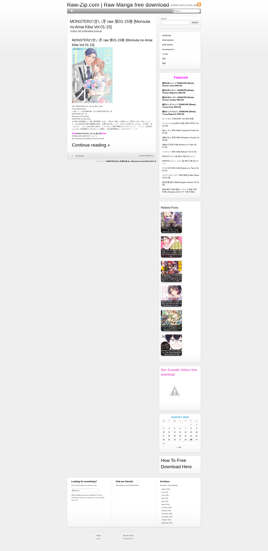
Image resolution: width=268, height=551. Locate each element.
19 (175, 436)
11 (169, 432)
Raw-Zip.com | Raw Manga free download (118, 5)
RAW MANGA (88, 31)
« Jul (179, 447)
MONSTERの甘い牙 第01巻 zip (118, 161)
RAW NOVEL (167, 45)
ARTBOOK (166, 36)
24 (164, 440)
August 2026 (165, 489)
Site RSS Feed (128, 538)
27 (180, 440)
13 (180, 432)
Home (71, 10)
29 (191, 440)
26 (175, 440)
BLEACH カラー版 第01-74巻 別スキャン (179, 156)
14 (185, 432)
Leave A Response (146, 156)
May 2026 (164, 498)
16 (197, 432)
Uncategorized (168, 49)
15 (191, 432)
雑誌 (164, 63)
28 (185, 440)
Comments (80, 156)
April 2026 (164, 501)
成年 (164, 59)
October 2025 (166, 520)
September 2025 (167, 523)
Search (164, 19)
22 (191, 436)
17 (164, 436)
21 (185, 436)
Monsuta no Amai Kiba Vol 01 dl (143, 161)
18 (169, 436)
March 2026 (165, 504)
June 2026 (165, 495)
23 (197, 436)
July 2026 (164, 492)
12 (175, 432)
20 (180, 436)
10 (164, 432)
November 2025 (166, 517)
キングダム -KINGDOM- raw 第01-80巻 (178, 119)
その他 (165, 54)
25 (169, 440)
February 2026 (166, 507)
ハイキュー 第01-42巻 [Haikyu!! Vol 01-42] (179, 152)
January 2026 (166, 510)
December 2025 (166, 513)
